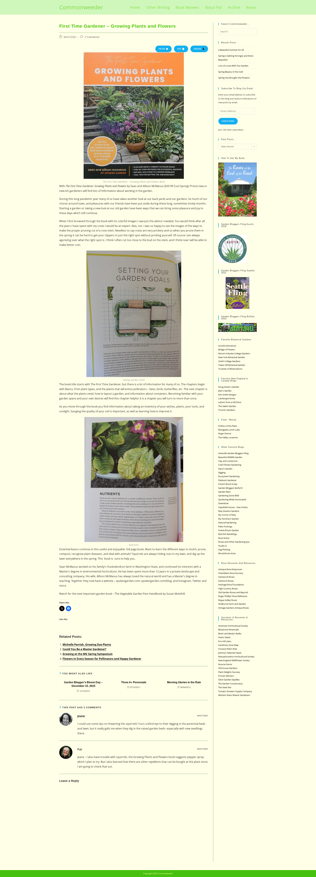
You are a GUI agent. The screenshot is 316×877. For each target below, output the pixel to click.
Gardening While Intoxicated (232, 499)
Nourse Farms (225, 664)
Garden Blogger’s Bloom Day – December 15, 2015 (83, 684)
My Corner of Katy (227, 514)
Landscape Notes (226, 398)
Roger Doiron (224, 433)
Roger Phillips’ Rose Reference (232, 596)
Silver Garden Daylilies (229, 679)
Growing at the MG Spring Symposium (88, 654)
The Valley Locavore (228, 437)
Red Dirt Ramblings (227, 534)
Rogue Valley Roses (227, 600)
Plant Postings (225, 526)
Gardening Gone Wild (228, 495)
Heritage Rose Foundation (231, 584)
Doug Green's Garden (228, 386)
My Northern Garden (228, 518)
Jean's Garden (225, 390)
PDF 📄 (181, 48)
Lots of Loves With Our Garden (233, 65)
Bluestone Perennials (228, 629)
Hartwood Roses (226, 576)
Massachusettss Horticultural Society (236, 656)
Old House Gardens (227, 668)
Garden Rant (224, 491)
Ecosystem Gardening (228, 476)
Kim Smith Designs (227, 394)
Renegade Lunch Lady (229, 429)
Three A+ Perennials (133, 682)
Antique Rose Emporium (230, 569)
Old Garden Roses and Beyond (233, 592)
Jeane (81, 716)
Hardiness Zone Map (228, 645)
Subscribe (228, 121)
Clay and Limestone (227, 460)
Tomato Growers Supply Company (235, 691)
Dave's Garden (225, 468)
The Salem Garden (227, 406)
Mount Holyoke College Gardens (234, 353)
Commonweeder (81, 7)
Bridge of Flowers (226, 349)
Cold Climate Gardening (229, 464)
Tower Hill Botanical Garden (231, 365)
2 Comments (92, 37)
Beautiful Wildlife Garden (230, 457)
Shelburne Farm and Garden (232, 603)
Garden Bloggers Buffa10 (230, 487)
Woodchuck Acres (227, 553)
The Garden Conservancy (230, 683)
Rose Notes (223, 538)
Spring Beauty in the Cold (230, 71)
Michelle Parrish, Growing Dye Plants (87, 644)
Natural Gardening (227, 522)
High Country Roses (228, 588)
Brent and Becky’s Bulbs (229, 633)
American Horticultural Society (233, 625)
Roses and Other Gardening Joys (234, 541)
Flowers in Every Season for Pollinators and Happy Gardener (102, 659)
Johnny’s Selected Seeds (229, 652)
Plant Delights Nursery (229, 672)
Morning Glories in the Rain (184, 682)
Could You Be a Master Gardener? (84, 649)
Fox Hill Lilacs (224, 641)
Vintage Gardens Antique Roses (233, 607)
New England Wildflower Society (234, 660)
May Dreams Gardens (228, 511)
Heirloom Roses (226, 580)
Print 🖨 (163, 48)
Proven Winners (226, 675)
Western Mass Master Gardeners (234, 695)
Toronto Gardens (226, 409)
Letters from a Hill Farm (229, 402)
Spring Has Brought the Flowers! (234, 77)
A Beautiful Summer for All (231, 49)
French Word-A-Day (227, 484)
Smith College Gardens (229, 361)
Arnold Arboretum (227, 345)
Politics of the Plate (227, 425)
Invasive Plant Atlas (227, 648)
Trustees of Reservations (230, 368)
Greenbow (223, 503)
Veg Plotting (224, 549)
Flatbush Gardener (227, 480)
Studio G (222, 545)
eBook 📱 (199, 48)
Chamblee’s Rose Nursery (230, 573)
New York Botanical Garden (231, 357)
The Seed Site (224, 687)
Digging (221, 472)
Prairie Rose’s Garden (228, 530)
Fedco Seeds (224, 637)
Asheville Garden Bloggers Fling (233, 453)
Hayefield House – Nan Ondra (233, 507)
